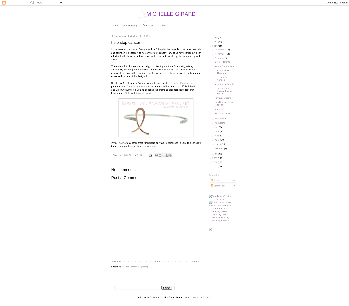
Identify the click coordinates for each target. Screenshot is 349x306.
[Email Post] (150, 155)
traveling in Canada (224, 84)
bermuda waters (222, 97)
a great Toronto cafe (224, 66)
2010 (215, 153)
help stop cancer (222, 113)
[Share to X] (163, 155)
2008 (215, 162)
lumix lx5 (219, 109)
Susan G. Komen (143, 93)
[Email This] (156, 155)
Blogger (206, 297)
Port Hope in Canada (220, 78)
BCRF (127, 93)
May (217, 135)
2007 (215, 166)
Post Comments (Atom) (136, 266)
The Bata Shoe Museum (221, 71)
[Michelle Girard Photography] (210, 229)
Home (157, 261)
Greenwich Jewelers (137, 86)
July (217, 127)
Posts (216, 180)
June (217, 131)
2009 (215, 158)
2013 (215, 37)
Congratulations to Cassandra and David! (223, 91)
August (218, 122)
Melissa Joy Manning (178, 83)
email (153, 146)
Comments (219, 185)
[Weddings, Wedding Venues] (220, 198)
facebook (148, 25)
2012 (215, 41)
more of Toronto (222, 61)
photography (130, 25)
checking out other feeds (223, 103)
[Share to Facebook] (167, 155)
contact (162, 25)
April (217, 139)
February (219, 148)
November (220, 53)
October (219, 58)
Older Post (195, 261)
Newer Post (117, 261)
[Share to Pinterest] (170, 155)
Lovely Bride (169, 73)
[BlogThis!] (160, 155)
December (220, 49)
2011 (215, 46)
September (220, 118)
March (218, 144)
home (115, 25)
